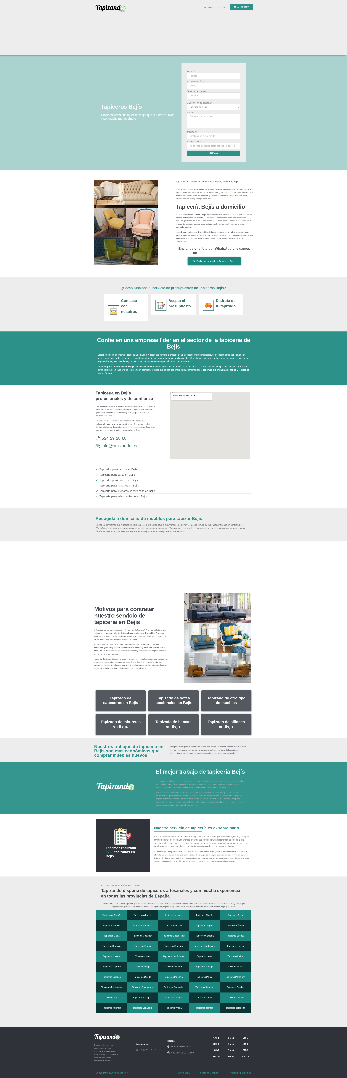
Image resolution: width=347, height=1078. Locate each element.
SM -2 (231, 1038)
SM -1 (216, 1038)
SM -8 (231, 1050)
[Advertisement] (174, 33)
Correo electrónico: (196, 81)
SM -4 (216, 1044)
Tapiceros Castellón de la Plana (205, 181)
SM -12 (245, 1056)
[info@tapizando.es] (137, 1049)
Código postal (194, 142)
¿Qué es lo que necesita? (199, 103)
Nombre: (191, 72)
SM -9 (245, 1050)
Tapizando (208, 7)
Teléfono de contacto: (197, 91)
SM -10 (216, 1056)
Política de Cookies (208, 1073)
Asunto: (191, 113)
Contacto (222, 7)
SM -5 (231, 1044)
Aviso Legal (184, 1073)
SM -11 (230, 1056)
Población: (192, 132)
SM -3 (245, 1038)
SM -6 (245, 1044)
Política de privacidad (240, 1073)
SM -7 (216, 1050)
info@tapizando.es (148, 1049)
